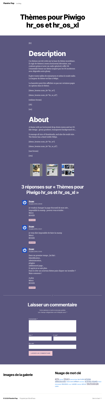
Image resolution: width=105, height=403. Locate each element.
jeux (79, 379)
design (99, 381)
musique (79, 384)
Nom (31, 335)
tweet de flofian (73, 379)
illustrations (65, 384)
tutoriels (61, 379)
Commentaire (33, 319)
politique (76, 381)
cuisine (56, 386)
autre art (84, 384)
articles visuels (91, 381)
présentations (81, 381)
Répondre (32, 220)
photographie (58, 384)
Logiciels (74, 384)
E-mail (55, 335)
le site (82, 379)
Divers (67, 379)
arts (57, 379)
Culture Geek (69, 381)
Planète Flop (8, 3)
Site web (31, 343)
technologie (93, 383)
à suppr (69, 384)
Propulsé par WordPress (27, 398)
